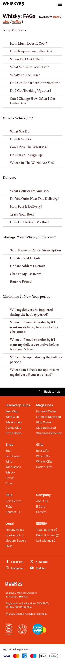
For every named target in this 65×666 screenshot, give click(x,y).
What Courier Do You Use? (29, 191)
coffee (16, 21)
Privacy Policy (14, 529)
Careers (41, 512)
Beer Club (11, 411)
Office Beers (13, 433)
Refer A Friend (21, 282)
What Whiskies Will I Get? (29, 67)
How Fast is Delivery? (26, 206)
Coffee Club (13, 427)
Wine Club (12, 417)
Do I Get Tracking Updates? (30, 90)
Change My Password (26, 274)
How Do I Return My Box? (29, 222)
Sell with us (44, 540)
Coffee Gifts (44, 467)
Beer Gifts (42, 450)
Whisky (10, 472)
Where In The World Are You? (32, 163)
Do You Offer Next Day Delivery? (34, 198)
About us (42, 501)
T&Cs (8, 546)
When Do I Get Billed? (26, 59)
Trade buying (45, 529)
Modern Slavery (15, 540)
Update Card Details (25, 258)
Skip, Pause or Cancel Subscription (35, 250)
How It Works (20, 139)
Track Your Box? (22, 214)
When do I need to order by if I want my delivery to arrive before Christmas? (34, 327)
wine (6, 21)
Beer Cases (12, 456)
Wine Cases (13, 467)
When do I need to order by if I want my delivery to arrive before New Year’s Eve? (34, 344)
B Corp (40, 506)
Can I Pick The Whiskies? (28, 147)
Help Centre (13, 501)
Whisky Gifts (44, 461)
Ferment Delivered (48, 417)
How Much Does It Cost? (28, 43)
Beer (8, 450)
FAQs (8, 506)
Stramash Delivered (49, 433)
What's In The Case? (25, 75)
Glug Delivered (46, 427)
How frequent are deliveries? (31, 51)
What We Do (19, 131)
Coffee (9, 478)
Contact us (12, 512)
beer (56, 17)
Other (9, 483)
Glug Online (43, 422)
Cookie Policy (14, 535)
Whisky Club (13, 422)
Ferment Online (46, 411)
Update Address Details (27, 266)
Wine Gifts (43, 456)
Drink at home (45, 535)
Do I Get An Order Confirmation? (35, 83)
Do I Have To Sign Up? (27, 155)
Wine (8, 461)
